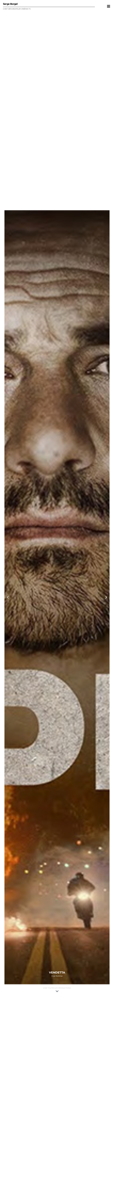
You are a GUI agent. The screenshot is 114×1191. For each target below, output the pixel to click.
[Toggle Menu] (108, 6)
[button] (8, 597)
